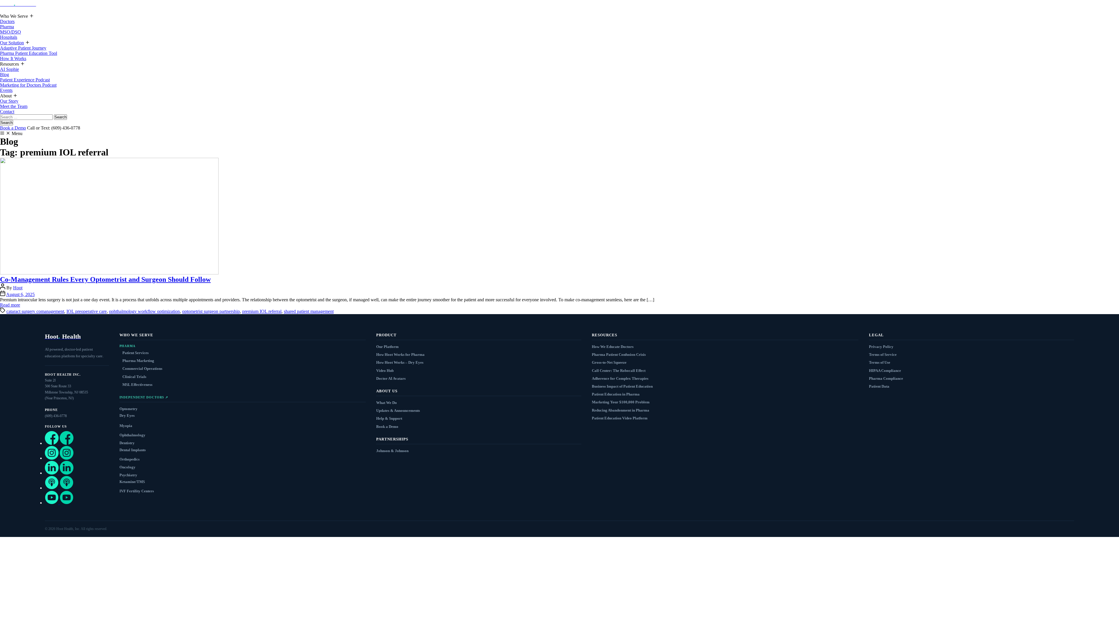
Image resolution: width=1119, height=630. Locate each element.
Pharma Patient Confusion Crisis (619, 354)
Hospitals (8, 37)
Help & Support (389, 418)
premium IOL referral (261, 311)
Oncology (127, 467)
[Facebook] (59, 443)
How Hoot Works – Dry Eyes (399, 362)
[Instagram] (59, 458)
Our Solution (12, 42)
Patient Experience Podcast (25, 79)
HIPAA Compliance (885, 370)
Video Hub (385, 370)
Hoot (17, 287)
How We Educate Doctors (613, 346)
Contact (7, 111)
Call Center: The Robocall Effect (618, 370)
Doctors (7, 21)
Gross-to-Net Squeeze (609, 362)
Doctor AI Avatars (391, 378)
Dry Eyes (127, 415)
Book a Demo (13, 127)
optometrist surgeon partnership (211, 311)
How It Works (13, 58)
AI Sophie (9, 69)
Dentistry (127, 443)
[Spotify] (59, 487)
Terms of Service (883, 354)
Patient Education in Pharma (616, 394)
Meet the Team (13, 106)
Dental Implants (132, 450)
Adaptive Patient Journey (23, 48)
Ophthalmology (132, 435)
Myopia (125, 426)
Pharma (7, 26)
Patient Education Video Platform (620, 418)
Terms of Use (879, 362)
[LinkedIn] (59, 472)
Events (6, 90)
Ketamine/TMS (132, 482)
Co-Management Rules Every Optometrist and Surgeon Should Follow (105, 279)
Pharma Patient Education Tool (28, 53)
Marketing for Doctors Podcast (28, 85)
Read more (10, 304)
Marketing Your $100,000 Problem (621, 402)
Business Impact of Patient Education (622, 386)
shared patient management (309, 311)
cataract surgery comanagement (35, 311)
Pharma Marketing (138, 360)
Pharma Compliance (886, 378)
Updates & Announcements (398, 410)
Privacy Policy (881, 346)
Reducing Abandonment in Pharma (620, 410)
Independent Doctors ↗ (143, 397)
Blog (4, 74)
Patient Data (879, 386)
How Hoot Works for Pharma (400, 354)
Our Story (9, 101)
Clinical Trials (134, 376)
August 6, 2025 (20, 294)
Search (7, 122)
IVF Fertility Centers (136, 491)
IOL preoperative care (86, 311)
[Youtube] (59, 502)
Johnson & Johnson (392, 451)
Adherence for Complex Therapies (620, 378)
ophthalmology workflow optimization (144, 311)
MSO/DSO (10, 31)
